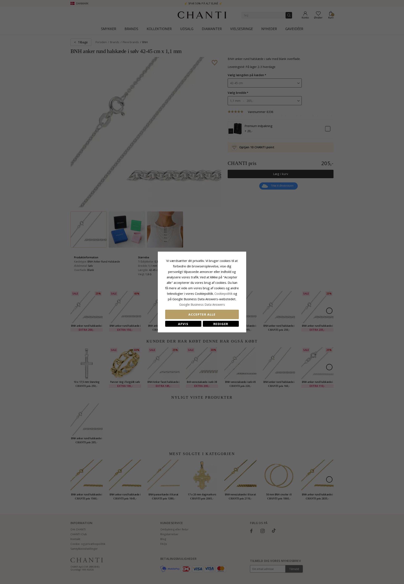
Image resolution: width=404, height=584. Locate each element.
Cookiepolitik (223, 293)
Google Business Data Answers (202, 304)
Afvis (183, 324)
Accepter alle (202, 314)
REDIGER (220, 324)
